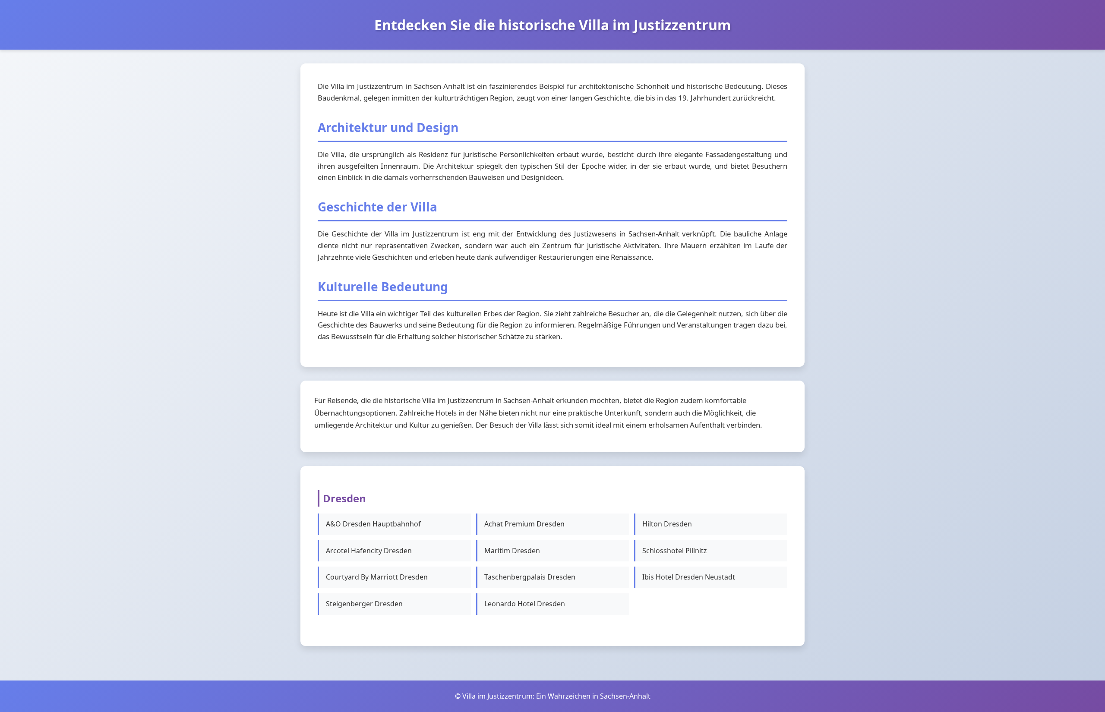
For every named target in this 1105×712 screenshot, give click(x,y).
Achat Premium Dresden (524, 524)
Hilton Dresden (667, 524)
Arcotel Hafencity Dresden (369, 550)
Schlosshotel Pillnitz (674, 550)
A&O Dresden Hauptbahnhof (373, 524)
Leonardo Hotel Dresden (524, 603)
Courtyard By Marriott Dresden (377, 577)
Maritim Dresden (512, 550)
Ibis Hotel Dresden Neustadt (688, 577)
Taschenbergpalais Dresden (529, 577)
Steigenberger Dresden (364, 603)
